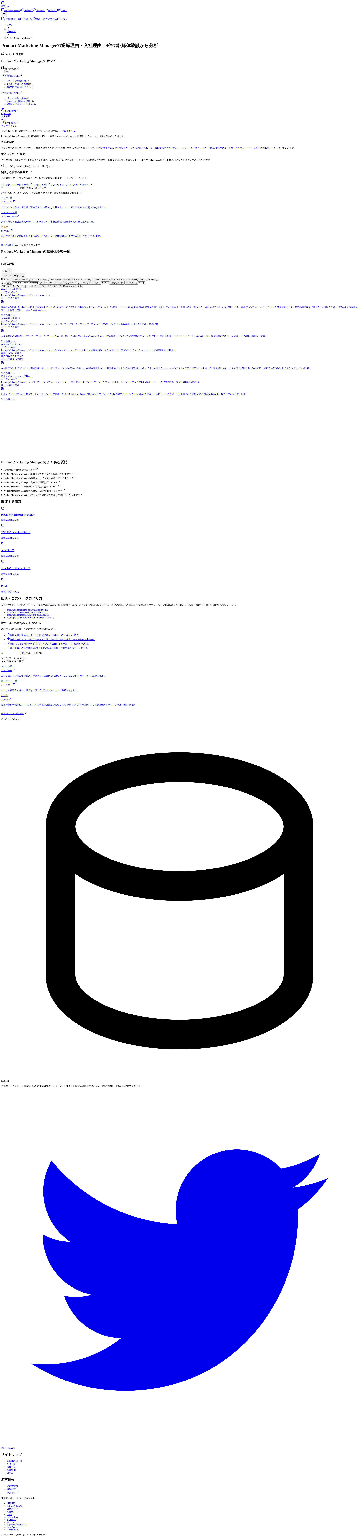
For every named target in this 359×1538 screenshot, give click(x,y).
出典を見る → (69, 131)
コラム (64, 10)
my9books (11, 1519)
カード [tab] (8, 276)
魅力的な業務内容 (149, 279)
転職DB (10, 1512)
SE (141, 283)
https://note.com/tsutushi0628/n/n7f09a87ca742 (28, 615)
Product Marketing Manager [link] (19, 38)
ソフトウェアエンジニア (89, 283)
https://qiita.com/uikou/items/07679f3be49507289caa (30, 617)
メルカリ (31, 286)
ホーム (10, 24)
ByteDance (18, 286)
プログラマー (116, 283)
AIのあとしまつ (15, 1506)
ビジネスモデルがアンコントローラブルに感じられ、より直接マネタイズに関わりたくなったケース (146, 148)
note (41, 286)
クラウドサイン (53, 286)
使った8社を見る (9, 245)
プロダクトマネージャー (51, 283)
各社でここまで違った (12, 713)
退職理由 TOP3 (11, 76)
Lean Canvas (12, 1527)
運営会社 (11, 1493)
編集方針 (11, 1489)
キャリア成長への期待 (19, 101)
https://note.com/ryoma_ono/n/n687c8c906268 (27, 610)
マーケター (131, 283)
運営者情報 (12, 1486)
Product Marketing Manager (25, 283)
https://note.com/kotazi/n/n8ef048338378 (25, 612)
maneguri (11, 1522)
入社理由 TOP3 (11, 93)
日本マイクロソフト (72, 286)
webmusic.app (13, 1517)
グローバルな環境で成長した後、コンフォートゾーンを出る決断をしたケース (241, 148)
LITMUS (11, 1503)
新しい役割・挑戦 (17, 98)
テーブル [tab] (20, 276)
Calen (9, 1514)
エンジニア (70, 283)
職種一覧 (40, 10)
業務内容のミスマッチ (19, 87)
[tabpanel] (179, 344)
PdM (105, 283)
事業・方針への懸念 (18, 84)
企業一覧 (28, 10)
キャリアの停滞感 (17, 81)
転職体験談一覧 (12, 10)
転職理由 (52, 10)
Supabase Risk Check (16, 1524)
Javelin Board (13, 1529)
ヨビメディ (12, 1509)
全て (9, 279)
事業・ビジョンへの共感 (20, 104)
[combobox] (9, 270)
